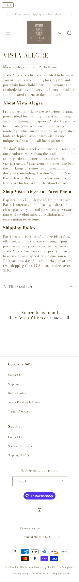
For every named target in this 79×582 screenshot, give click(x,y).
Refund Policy (17, 393)
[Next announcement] (71, 14)
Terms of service (40, 573)
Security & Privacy (20, 446)
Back (9, 5)
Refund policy (66, 567)
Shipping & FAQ (18, 455)
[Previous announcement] (7, 14)
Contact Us (15, 374)
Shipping (13, 384)
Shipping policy (61, 573)
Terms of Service (19, 411)
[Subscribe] (62, 481)
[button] (8, 32)
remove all (59, 317)
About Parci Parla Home (24, 402)
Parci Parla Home (24, 567)
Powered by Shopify (44, 567)
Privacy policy (20, 573)
